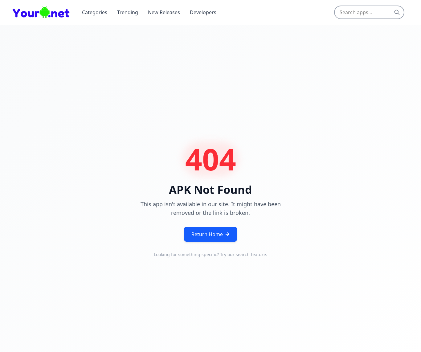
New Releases (164, 12)
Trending (127, 12)
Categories (94, 12)
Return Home (207, 234)
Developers (203, 12)
